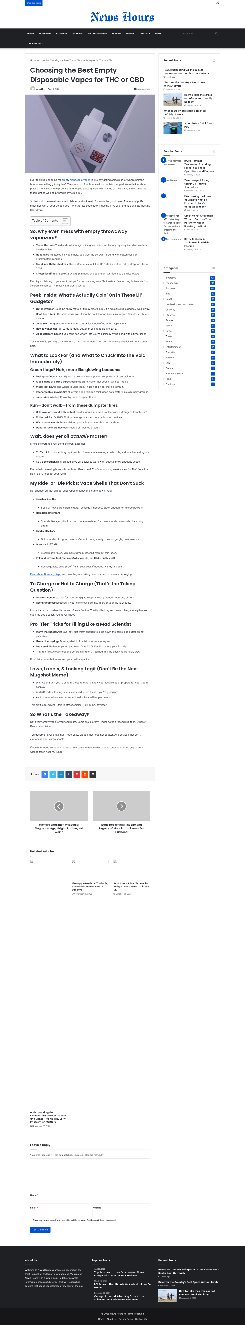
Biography (45, 33)
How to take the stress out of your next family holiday (198, 98)
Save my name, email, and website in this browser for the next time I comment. (75, 1220)
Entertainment (97, 33)
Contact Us (141, 1319)
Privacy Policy (126, 1319)
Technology (35, 43)
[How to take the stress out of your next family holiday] (173, 99)
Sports (169, 325)
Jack (38, 89)
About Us (111, 1319)
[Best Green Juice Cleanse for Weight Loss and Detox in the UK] (132, 870)
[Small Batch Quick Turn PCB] (173, 128)
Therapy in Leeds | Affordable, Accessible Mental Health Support (90, 886)
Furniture (170, 384)
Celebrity (78, 33)
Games (130, 33)
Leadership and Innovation (180, 304)
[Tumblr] (69, 774)
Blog (168, 293)
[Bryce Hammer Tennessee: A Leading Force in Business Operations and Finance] (173, 165)
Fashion (117, 33)
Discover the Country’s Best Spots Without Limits (188, 1282)
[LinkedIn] (61, 774)
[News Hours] (122, 17)
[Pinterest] (77, 774)
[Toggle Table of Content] (63, 221)
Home (30, 33)
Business (61, 33)
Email (34, 1207)
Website (96, 1207)
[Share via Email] (93, 774)
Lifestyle (144, 33)
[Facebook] (45, 774)
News (158, 33)
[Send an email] (42, 89)
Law (168, 363)
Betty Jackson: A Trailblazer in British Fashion (196, 242)
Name (34, 1195)
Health (44, 60)
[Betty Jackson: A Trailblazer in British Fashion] (173, 243)
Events (169, 368)
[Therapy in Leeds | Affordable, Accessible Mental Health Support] (90, 870)
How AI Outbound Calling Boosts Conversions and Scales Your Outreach (187, 71)
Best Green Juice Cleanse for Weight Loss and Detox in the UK (131, 886)
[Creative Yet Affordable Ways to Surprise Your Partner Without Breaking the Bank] (173, 224)
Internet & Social (174, 373)
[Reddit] (85, 774)
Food (168, 379)
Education (171, 352)
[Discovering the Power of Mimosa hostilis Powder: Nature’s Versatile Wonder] (173, 201)
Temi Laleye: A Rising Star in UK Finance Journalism (196, 184)
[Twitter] (53, 774)
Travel (169, 336)
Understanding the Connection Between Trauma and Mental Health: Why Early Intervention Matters (48, 1117)
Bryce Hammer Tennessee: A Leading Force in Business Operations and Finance (199, 166)
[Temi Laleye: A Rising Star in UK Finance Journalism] (173, 185)
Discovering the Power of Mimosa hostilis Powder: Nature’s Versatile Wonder (198, 201)
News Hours (117, 1313)
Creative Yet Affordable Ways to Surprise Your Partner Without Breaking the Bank (199, 221)
